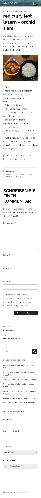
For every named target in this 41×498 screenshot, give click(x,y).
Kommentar (9, 223)
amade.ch (11, 3)
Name (6, 255)
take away (16, 177)
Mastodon (8, 419)
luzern (9, 175)
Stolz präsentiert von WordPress (14, 493)
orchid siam (19, 175)
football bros (8, 372)
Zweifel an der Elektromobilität (24, 398)
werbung (10, 172)
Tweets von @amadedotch (13, 411)
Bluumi (6, 398)
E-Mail (7, 268)
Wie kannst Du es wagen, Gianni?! (24, 380)
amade (26, 11)
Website (7, 281)
